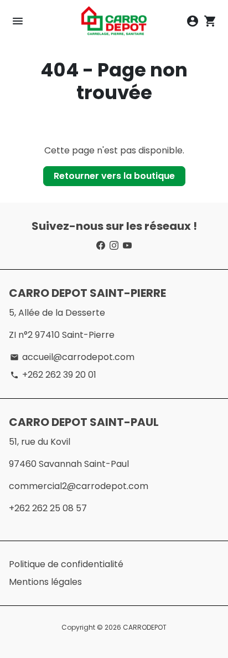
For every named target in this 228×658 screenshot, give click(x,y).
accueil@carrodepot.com (72, 357)
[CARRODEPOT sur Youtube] (127, 245)
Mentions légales (45, 581)
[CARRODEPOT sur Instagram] (114, 245)
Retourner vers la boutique (114, 175)
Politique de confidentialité (66, 564)
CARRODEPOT (145, 627)
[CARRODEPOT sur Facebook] (100, 245)
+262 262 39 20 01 (53, 374)
